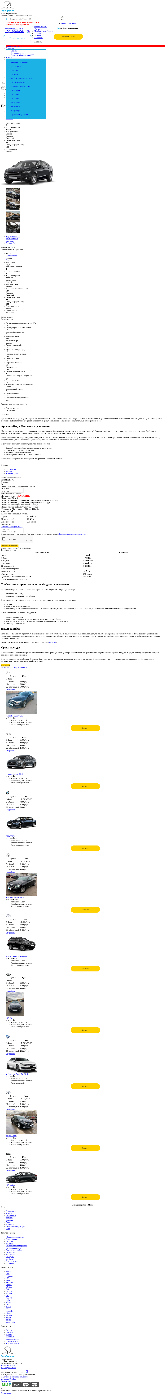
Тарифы (52, 642)
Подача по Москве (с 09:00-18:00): (19, 505)
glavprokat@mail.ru (8, 1379)
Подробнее (5, 665)
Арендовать (6, 1393)
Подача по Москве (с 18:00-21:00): (19, 507)
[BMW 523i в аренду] (21, 834)
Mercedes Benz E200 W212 (17, 897)
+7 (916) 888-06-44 (14, 31)
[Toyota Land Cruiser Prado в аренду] (21, 954)
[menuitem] (69, 23)
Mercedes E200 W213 (14, 716)
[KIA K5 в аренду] (15, 1016)
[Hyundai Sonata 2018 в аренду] (21, 772)
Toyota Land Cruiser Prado (16, 956)
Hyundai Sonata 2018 (14, 774)
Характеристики (13, 237)
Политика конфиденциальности (14, 1377)
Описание (10, 241)
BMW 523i (10, 836)
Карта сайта (6, 1381)
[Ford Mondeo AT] (28, 185)
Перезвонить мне (17, 38)
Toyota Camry (11, 1136)
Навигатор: (9, 498)
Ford (7, 260)
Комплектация (12, 239)
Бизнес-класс (11, 256)
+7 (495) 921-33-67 (14, 28)
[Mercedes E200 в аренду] (21, 895)
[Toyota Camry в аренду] (21, 1133)
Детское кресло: (15, 496)
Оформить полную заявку (11, 527)
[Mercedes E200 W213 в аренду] (21, 714)
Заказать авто (68, 36)
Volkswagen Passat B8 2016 (17, 1074)
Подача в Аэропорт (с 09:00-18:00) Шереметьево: (26, 502)
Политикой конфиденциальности (72, 534)
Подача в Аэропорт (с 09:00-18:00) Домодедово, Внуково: (29, 500)
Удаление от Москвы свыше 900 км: (20, 509)
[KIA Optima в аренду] (21, 1183)
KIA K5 (9, 1018)
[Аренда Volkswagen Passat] (21, 1072)
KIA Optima (10, 1185)
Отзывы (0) (10, 243)
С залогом (5, 482)
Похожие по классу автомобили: (14, 667)
